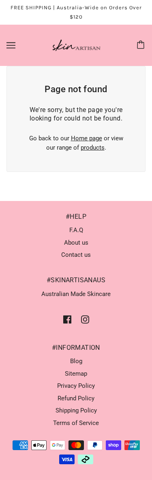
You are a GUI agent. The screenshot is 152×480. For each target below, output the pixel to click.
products (93, 147)
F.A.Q (76, 230)
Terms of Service (76, 423)
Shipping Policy (76, 410)
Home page (86, 138)
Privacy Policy (76, 385)
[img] (67, 319)
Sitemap (76, 373)
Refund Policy (76, 398)
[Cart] (142, 45)
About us (76, 242)
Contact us (76, 254)
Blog (76, 361)
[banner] (74, 45)
